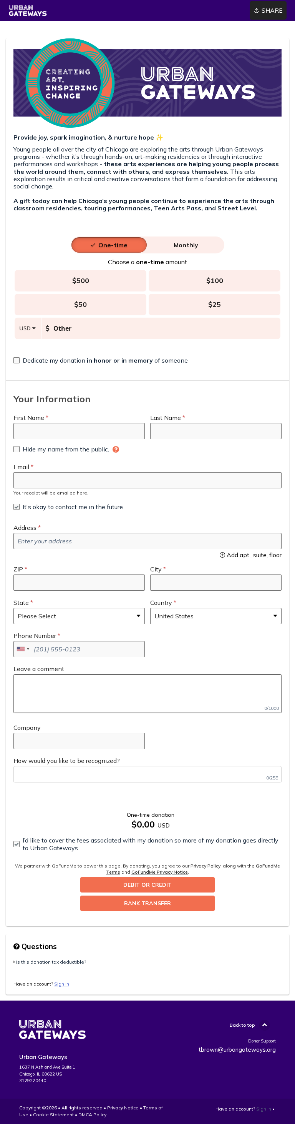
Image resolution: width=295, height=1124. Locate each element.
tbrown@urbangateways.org (237, 1049)
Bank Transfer (147, 903)
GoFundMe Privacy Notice (159, 872)
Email (21, 467)
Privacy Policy (205, 866)
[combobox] (22, 649)
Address (24, 527)
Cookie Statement (53, 1114)
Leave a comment (38, 669)
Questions (38, 946)
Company (27, 727)
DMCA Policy (92, 1114)
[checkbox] (100, 360)
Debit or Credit (147, 884)
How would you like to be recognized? (66, 760)
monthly (186, 245)
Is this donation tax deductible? (51, 962)
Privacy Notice (123, 1108)
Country (161, 602)
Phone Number (34, 635)
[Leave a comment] (147, 693)
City (156, 569)
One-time (113, 245)
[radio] (113, 245)
